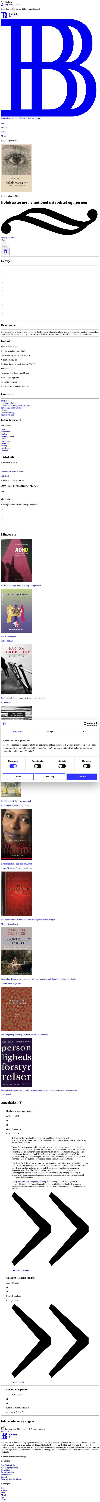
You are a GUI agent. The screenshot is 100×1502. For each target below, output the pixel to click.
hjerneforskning (7, 412)
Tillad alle (81, 776)
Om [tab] (82, 731)
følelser (4, 401)
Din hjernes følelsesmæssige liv (24, 1182)
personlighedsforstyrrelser (11, 408)
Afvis (18, 776)
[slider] (50, 170)
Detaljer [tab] (50, 731)
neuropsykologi (7, 415)
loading (4, 246)
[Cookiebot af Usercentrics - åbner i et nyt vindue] (85, 724)
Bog (3, 240)
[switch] (37, 766)
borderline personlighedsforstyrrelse (15, 405)
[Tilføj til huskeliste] (5, 251)
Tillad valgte (50, 776)
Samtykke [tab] (17, 731)
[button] (50, 1428)
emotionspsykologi (9, 403)
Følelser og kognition (46, 1182)
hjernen (4, 410)
